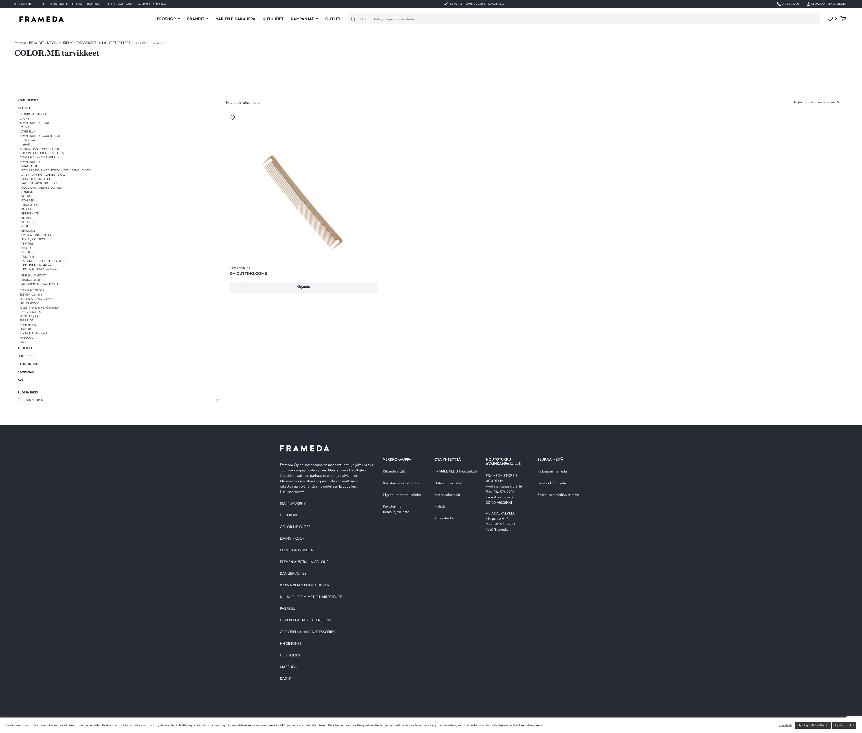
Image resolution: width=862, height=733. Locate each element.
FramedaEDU (95, 4)
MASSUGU (26, 338)
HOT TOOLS (290, 655)
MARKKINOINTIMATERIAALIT (40, 284)
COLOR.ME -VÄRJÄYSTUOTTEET (42, 188)
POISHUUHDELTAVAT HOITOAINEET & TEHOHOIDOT (55, 170)
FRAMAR (25, 329)
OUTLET (333, 18)
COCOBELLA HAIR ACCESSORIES (42, 153)
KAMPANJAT (26, 372)
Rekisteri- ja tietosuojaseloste (396, 509)
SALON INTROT (28, 364)
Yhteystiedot (23, 4)
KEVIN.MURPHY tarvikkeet (40, 269)
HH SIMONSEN (292, 644)
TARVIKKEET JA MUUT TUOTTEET (103, 43)
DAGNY (24, 119)
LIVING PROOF (29, 303)
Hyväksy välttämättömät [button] (813, 725)
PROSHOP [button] (167, 18)
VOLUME (27, 196)
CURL (25, 226)
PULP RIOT (26, 320)
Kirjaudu (303, 287)
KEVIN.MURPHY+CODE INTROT (40, 136)
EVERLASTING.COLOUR (37, 235)
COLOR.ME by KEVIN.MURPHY (39, 157)
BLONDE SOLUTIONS (33, 114)
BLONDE (27, 209)
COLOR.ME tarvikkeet (37, 265)
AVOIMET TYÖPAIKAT (152, 4)
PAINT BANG (28, 325)
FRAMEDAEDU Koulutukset (455, 471)
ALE (20, 380)
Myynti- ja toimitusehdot (402, 495)
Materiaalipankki (121, 4)
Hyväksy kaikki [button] (844, 725)
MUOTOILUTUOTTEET (35, 179)
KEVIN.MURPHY (60, 43)
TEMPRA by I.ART (31, 316)
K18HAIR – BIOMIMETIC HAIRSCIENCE (311, 597)
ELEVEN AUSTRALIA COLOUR (304, 562)
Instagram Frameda (552, 471)
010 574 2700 (790, 4)
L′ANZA (24, 127)
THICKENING (29, 205)
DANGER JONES (30, 312)
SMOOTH (27, 222)
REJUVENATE (30, 213)
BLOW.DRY (28, 231)
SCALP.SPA (28, 200)
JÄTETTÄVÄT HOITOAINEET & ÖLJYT (45, 175)
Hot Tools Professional (33, 333)
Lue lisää (785, 725)
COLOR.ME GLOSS (32, 290)
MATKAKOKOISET (33, 280)
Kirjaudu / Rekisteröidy (829, 4)
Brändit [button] (196, 18)
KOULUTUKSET (28, 100)
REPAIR (26, 218)
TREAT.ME (27, 256)
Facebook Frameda (551, 483)
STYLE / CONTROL (33, 239)
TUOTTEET (25, 348)
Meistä (77, 4)
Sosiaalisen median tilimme (558, 495)
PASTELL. (287, 609)
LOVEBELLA (27, 131)
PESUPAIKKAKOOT (33, 275)
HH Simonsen (28, 140)
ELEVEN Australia (31, 294)
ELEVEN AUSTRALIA (296, 550)
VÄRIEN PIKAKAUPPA (235, 18)
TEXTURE (27, 243)
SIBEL (23, 342)
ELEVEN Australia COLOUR (37, 299)
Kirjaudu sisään (395, 471)
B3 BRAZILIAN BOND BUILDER (305, 585)
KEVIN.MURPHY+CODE (35, 123)
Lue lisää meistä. (293, 492)
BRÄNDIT (36, 43)
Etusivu (20, 43)
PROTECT (27, 248)
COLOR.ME (289, 515)
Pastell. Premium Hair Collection (39, 307)
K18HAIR (25, 144)
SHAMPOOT (29, 166)
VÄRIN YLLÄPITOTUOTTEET (39, 183)
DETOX (26, 252)
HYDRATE (27, 192)
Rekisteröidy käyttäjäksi (401, 483)
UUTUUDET (273, 18)
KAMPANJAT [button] (303, 18)
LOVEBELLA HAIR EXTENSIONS (305, 620)
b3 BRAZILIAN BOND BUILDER (39, 149)
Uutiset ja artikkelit (52, 4)
